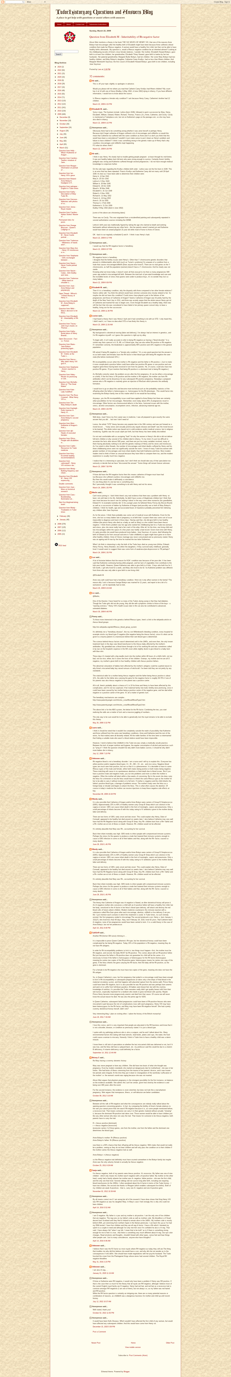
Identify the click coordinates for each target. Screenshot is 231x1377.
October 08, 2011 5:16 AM (103, 1096)
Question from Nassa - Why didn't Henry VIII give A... (68, 361)
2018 (59, 84)
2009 (59, 114)
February (63, 516)
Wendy (95, 799)
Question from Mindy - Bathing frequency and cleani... (68, 471)
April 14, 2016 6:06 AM (101, 1241)
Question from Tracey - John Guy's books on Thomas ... (68, 326)
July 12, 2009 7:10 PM (101, 753)
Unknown (96, 758)
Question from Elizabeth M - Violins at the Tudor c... (68, 354)
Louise (95, 316)
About (68, 24)
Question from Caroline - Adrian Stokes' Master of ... (68, 214)
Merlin (94, 492)
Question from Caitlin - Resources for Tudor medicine (68, 448)
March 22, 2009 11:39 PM (103, 311)
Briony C (95, 1058)
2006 (59, 531)
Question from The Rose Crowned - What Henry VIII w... (68, 397)
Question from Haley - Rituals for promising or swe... (68, 377)
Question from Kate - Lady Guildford (67, 391)
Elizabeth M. (97, 109)
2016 (59, 90)
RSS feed (62, 546)
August (63, 131)
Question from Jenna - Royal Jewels (67, 208)
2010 (59, 111)
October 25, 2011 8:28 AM (103, 1165)
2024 (59, 67)
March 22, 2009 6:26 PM (102, 149)
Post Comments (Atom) (138, 1355)
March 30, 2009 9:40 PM (102, 612)
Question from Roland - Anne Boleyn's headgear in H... (68, 181)
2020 (59, 77)
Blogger (126, 1372)
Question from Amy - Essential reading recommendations (67, 456)
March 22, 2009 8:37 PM (102, 249)
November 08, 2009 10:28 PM (104, 794)
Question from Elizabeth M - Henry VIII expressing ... (68, 478)
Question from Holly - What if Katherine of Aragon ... (67, 153)
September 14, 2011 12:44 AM (104, 1053)
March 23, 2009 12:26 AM (103, 325)
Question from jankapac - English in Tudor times (68, 187)
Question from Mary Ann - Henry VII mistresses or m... (68, 250)
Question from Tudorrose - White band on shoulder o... (68, 280)
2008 (59, 524)
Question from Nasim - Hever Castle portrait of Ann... (68, 265)
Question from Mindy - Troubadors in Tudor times (67, 510)
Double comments (66, 484)
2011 (59, 107)
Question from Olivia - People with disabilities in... (69, 440)
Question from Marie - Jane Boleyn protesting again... (67, 346)
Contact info (80, 24)
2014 (59, 97)
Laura (94, 728)
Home (59, 24)
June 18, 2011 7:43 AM (102, 1017)
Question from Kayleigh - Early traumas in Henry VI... (68, 410)
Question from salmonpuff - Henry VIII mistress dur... (67, 463)
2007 (59, 527)
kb (93, 81)
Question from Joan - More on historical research (67, 489)
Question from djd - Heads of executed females (67, 433)
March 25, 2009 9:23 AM (102, 588)
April (62, 144)
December (64, 117)
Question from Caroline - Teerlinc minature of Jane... (68, 160)
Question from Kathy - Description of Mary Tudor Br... (67, 194)
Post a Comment (99, 1332)
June (62, 138)
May (61, 141)
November (64, 121)
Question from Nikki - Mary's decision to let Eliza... (68, 311)
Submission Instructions (98, 24)
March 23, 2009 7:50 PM (102, 467)
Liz (93, 593)
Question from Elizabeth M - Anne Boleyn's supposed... (68, 303)
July (61, 134)
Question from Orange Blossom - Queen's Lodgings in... (67, 227)
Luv (93, 557)
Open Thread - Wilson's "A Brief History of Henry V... (68, 295)
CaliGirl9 (95, 933)
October (63, 124)
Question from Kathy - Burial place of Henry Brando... (68, 333)
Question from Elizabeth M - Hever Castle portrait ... (68, 235)
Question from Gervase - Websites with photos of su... (68, 201)
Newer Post (95, 1343)
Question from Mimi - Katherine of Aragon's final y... (68, 425)
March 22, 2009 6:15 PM (102, 123)
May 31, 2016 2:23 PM (101, 1262)
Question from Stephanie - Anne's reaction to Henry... (68, 369)
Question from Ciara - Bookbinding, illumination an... (67, 497)
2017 (59, 87)
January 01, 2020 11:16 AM (103, 1273)
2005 (59, 534)
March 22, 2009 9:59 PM (102, 282)
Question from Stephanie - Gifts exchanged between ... (68, 258)
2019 (59, 80)
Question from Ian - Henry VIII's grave (67, 174)
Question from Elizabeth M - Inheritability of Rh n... (68, 318)
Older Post (170, 1343)
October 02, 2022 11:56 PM (103, 1313)
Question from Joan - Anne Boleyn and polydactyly (67, 288)
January (63, 520)
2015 (59, 94)
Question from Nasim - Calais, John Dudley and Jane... (67, 273)
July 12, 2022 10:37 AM (102, 1302)
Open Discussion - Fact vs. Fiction (68, 340)
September (64, 127)
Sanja (94, 1170)
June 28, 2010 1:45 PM (102, 844)
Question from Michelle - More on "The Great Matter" (68, 384)
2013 (59, 101)
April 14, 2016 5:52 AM (101, 1207)
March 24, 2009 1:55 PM (102, 488)
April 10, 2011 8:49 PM (101, 928)
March (62, 148)
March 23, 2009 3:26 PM (102, 409)
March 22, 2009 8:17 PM (102, 238)
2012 (59, 104)
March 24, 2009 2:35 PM (102, 552)
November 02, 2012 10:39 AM (104, 1191)
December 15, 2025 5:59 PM (104, 1327)
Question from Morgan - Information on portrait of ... (68, 168)
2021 (59, 73)
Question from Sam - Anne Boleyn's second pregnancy (68, 418)
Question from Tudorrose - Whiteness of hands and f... (68, 243)
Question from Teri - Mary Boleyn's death (68, 404)
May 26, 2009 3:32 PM (101, 723)
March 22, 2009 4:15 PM (102, 104)
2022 (59, 70)
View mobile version (133, 1347)
